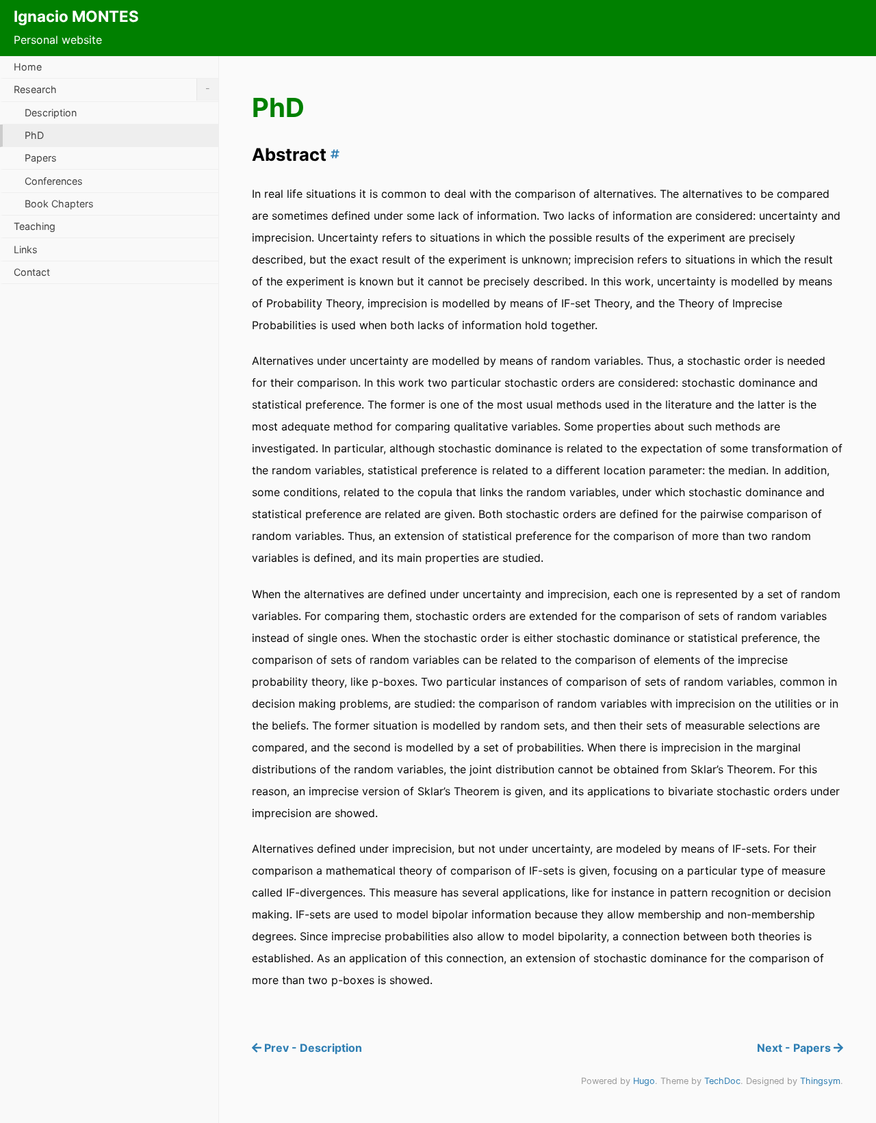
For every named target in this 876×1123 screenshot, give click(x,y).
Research (112, 88)
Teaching (34, 226)
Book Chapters (59, 203)
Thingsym (820, 1081)
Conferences (54, 181)
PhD (34, 135)
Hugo (644, 1081)
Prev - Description (311, 1048)
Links (26, 249)
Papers (41, 158)
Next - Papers (795, 1048)
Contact (32, 272)
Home (28, 67)
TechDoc (722, 1081)
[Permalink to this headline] (332, 154)
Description (51, 112)
